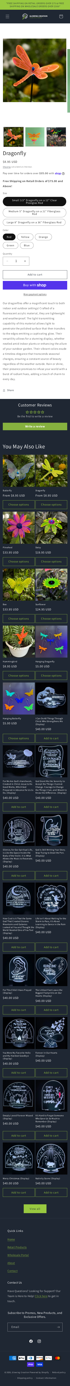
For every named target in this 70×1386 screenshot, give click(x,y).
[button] (7, 16)
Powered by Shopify (39, 1372)
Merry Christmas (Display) (16, 1178)
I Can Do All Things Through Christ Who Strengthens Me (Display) (49, 721)
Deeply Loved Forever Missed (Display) (18, 1117)
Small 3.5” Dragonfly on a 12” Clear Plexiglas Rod (34, 202)
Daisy (38, 547)
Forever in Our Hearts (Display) (46, 1054)
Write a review (35, 426)
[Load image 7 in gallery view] (56, 137)
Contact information (46, 1378)
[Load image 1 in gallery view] (13, 137)
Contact (12, 1270)
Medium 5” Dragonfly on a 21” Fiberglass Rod (34, 213)
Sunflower (40, 604)
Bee (5, 604)
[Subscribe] (58, 1327)
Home (11, 1239)
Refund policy (59, 1372)
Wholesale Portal (18, 1255)
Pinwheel (8, 547)
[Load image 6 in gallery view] (35, 137)
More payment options (35, 294)
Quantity (7, 253)
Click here (41, 1296)
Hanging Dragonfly (45, 661)
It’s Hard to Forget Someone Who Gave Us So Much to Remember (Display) (49, 1118)
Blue (27, 245)
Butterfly (7, 490)
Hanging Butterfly (12, 718)
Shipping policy (25, 1378)
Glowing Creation (20, 1372)
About (11, 1263)
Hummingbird (10, 661)
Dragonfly (40, 490)
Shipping (7, 167)
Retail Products (17, 1247)
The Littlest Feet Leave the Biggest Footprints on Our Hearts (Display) (49, 993)
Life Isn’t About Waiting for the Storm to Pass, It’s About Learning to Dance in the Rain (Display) (50, 923)
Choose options (18, 504)
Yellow (25, 237)
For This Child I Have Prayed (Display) (17, 991)
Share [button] (10, 390)
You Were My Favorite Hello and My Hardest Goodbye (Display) (17, 1055)
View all (35, 1209)
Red (9, 237)
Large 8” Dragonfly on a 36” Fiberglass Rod (34, 222)
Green (10, 245)
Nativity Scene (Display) (47, 1178)
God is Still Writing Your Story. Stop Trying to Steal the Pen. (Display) (50, 852)
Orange (43, 237)
